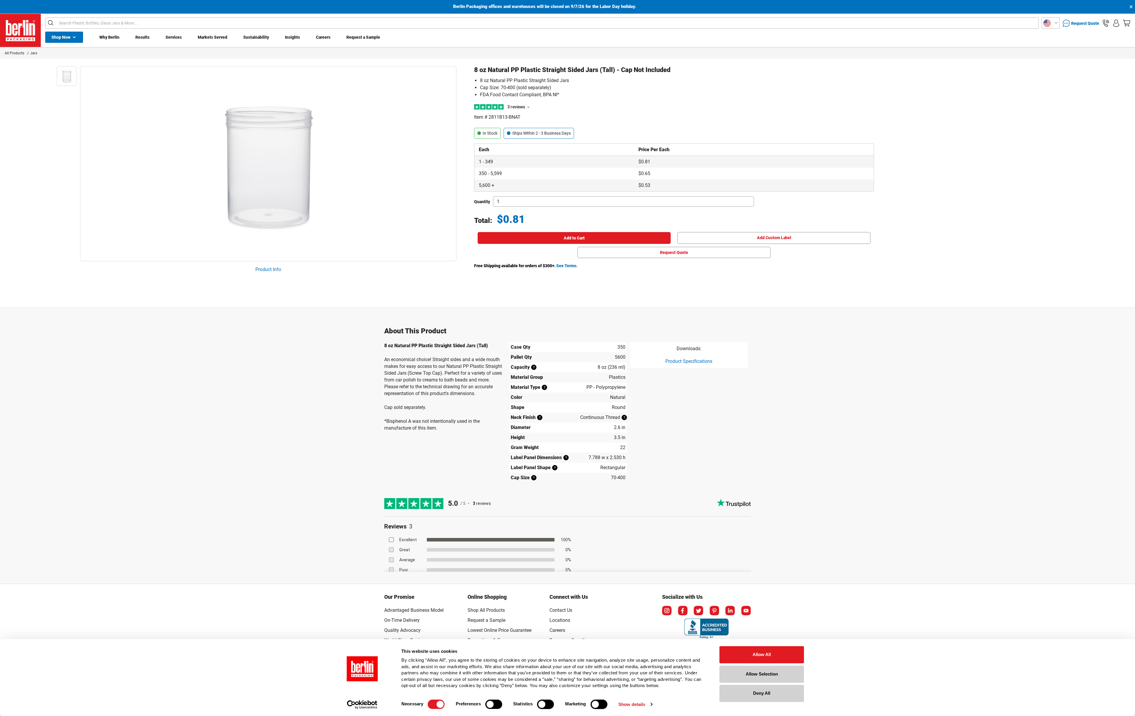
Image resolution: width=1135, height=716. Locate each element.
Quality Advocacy (402, 630)
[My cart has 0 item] (1126, 23)
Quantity (482, 201)
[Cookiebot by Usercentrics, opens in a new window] (362, 704)
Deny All (761, 693)
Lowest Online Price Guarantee (499, 630)
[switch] (493, 704)
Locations (559, 620)
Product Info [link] (268, 269)
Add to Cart (574, 238)
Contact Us (560, 610)
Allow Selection (762, 673)
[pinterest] (714, 610)
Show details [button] (631, 704)
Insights (292, 37)
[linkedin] (730, 610)
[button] (1106, 23)
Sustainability (256, 37)
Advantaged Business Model (414, 610)
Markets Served (212, 37)
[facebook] (683, 610)
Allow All (762, 654)
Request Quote (674, 252)
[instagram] (667, 610)
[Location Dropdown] (1051, 23)
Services (174, 37)
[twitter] (698, 610)
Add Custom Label (774, 237)
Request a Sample (363, 37)
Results (142, 37)
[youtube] (746, 610)
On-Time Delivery (402, 620)
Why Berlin (109, 37)
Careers (323, 37)
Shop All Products (486, 610)
